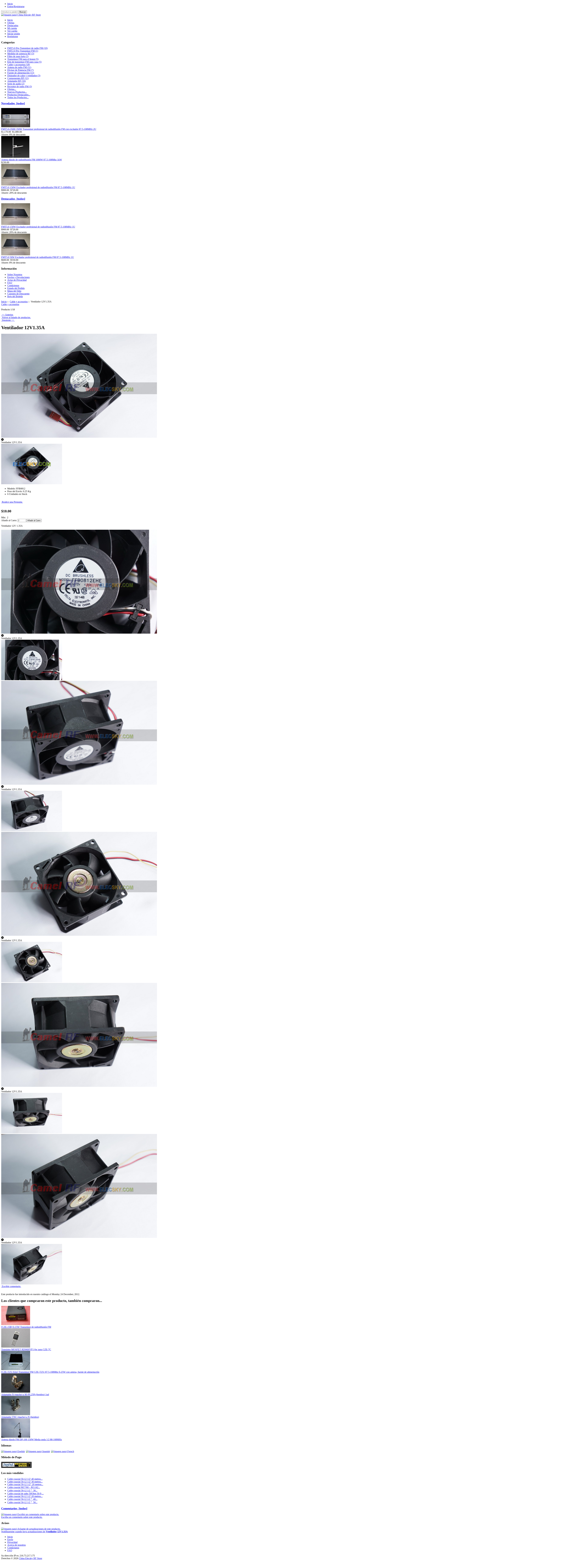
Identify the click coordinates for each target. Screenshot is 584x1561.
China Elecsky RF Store (30, 1558)
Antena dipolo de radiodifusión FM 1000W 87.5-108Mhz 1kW (31, 159)
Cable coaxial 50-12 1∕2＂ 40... (22, 1499)
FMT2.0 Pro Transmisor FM (22, 51)
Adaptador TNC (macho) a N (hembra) (20, 1417)
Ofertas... (11, 89)
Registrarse (12, 36)
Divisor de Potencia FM (20, 70)
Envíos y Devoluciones (18, 277)
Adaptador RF (16, 81)
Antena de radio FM (19, 67)
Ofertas (10, 22)
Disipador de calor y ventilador (23, 75)
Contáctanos (13, 1547)
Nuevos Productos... (17, 92)
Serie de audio (15, 83)
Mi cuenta (12, 28)
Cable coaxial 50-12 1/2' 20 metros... (25, 1496)
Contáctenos (13, 285)
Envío (10, 1539)
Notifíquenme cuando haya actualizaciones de (34, 1531)
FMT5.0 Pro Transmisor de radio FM (27, 48)
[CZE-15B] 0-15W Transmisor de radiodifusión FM (26, 1327)
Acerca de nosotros (16, 1545)
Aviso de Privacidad (17, 280)
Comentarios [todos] (14, 1508)
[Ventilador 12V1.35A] (31, 660)
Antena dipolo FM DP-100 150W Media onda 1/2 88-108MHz (31, 1439)
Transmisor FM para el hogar (22, 59)
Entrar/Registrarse (15, 6)
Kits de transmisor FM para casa (24, 62)
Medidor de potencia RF (20, 53)
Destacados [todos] (13, 198)
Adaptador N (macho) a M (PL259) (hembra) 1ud (25, 1394)
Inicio (10, 3)
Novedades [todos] (13, 103)
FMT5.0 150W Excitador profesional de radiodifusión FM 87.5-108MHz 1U (38, 187)
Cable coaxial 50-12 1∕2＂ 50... (22, 1502)
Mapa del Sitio (14, 291)
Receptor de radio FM (19, 86)
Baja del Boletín (15, 296)
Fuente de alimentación (20, 73)
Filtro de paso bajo (17, 56)
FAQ (9, 282)
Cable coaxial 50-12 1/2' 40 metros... (25, 1479)
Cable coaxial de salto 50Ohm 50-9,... (25, 1493)
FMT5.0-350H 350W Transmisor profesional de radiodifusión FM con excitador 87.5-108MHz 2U (48, 129)
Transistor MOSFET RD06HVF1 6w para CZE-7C (26, 1349)
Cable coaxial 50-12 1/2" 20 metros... (25, 1484)
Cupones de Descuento (18, 293)
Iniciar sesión (13, 33)
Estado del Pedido (16, 288)
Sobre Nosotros (14, 274)
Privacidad (12, 1542)
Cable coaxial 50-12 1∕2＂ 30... (22, 1490)
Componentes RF (18, 78)
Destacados (12, 25)
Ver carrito (12, 31)
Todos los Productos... (18, 97)
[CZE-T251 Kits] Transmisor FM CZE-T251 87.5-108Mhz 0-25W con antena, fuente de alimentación (50, 1372)
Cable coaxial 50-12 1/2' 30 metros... (25, 1481)
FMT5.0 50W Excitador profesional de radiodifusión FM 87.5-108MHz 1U (37, 257)
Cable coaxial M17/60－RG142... (23, 1487)
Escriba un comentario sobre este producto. (21, 1517)
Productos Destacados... (18, 94)
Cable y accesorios (19, 301)
